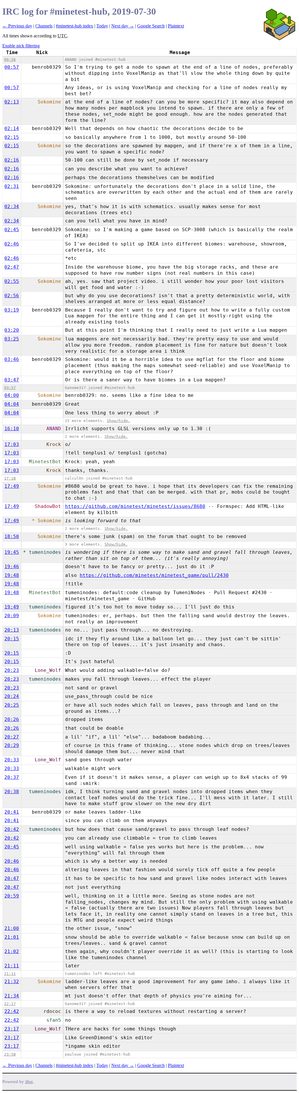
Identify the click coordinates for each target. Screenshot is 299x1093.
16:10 (11, 428)
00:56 (10, 59)
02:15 (11, 137)
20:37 (11, 777)
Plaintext (176, 25)
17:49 (11, 486)
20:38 (11, 791)
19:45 (11, 552)
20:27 (11, 737)
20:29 (11, 745)
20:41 (11, 812)
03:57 (10, 387)
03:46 (11, 359)
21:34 (11, 996)
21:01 (11, 937)
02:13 (11, 102)
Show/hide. (118, 420)
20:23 (11, 670)
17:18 (10, 478)
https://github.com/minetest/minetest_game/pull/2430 (154, 575)
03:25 (11, 339)
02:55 (11, 281)
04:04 (11, 404)
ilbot (29, 1082)
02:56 (11, 295)
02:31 (11, 186)
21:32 (11, 981)
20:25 (11, 705)
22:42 (11, 1011)
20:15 (11, 638)
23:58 (10, 1054)
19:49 (11, 607)
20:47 (11, 878)
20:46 (11, 861)
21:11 (11, 966)
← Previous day (17, 25)
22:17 (10, 1004)
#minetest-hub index (74, 25)
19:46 (11, 566)
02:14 (11, 128)
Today (102, 25)
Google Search (151, 25)
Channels (44, 25)
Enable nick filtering (21, 45)
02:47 (11, 267)
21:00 (11, 928)
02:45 (11, 229)
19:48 (11, 575)
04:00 (11, 395)
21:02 (11, 951)
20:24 (11, 696)
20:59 (11, 896)
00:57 (11, 67)
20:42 (11, 829)
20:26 (11, 719)
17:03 (11, 444)
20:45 (11, 847)
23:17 (11, 1029)
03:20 (11, 330)
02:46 (11, 244)
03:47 (11, 380)
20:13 (11, 630)
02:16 (11, 160)
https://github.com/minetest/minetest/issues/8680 (135, 506)
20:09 (11, 615)
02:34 (11, 206)
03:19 (11, 310)
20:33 (11, 759)
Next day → (122, 25)
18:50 (11, 536)
